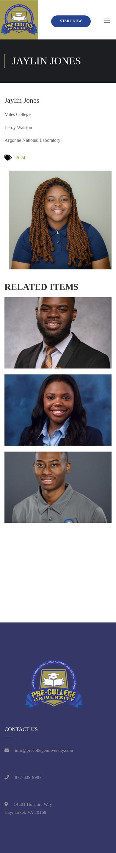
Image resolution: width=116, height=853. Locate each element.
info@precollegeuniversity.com (44, 750)
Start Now (71, 21)
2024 (20, 157)
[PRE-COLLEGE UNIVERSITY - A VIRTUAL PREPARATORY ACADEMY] (19, 19)
